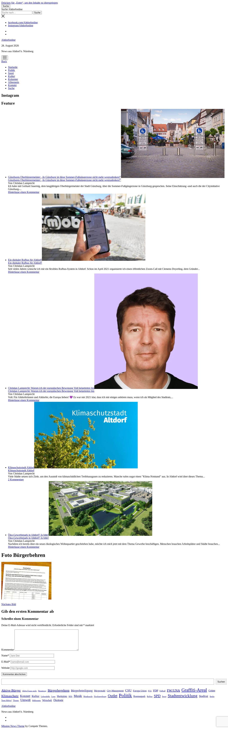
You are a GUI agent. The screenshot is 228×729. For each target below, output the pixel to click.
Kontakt (12, 85)
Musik (78, 696)
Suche (11, 88)
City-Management (115, 691)
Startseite (13, 67)
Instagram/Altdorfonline (20, 25)
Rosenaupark (139, 696)
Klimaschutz (10, 696)
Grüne (211, 690)
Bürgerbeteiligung (82, 690)
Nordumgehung (100, 696)
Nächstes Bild (8, 604)
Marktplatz (62, 696)
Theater (16, 700)
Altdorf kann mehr (29, 691)
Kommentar (7, 649)
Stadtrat (203, 696)
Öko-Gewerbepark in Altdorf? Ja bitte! (28, 534)
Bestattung (42, 691)
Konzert (25, 696)
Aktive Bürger (11, 690)
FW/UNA (173, 690)
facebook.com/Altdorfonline (23, 22)
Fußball (162, 691)
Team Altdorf (6, 700)
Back (4, 61)
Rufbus (149, 696)
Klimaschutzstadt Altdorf (21, 467)
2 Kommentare (16, 479)
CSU (128, 690)
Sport (11, 73)
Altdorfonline (8, 39)
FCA (150, 691)
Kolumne (13, 79)
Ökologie (58, 700)
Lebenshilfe (45, 696)
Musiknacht (87, 696)
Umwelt (25, 700)
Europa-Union (140, 691)
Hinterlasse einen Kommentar (23, 192)
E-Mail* (5, 661)
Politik (11, 70)
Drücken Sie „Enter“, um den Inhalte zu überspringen (29, 2)
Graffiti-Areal (194, 690)
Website (5, 667)
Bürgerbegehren (58, 690)
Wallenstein (36, 700)
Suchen (221, 681)
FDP (155, 690)
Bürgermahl (99, 691)
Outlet (112, 696)
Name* (5, 655)
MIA (70, 696)
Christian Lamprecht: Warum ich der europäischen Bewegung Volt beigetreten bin (51, 388)
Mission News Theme (13, 726)
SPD (157, 696)
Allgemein (13, 82)
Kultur (11, 76)
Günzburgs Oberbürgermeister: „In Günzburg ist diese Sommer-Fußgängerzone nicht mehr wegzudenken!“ (64, 177)
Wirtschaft (47, 700)
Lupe (53, 696)
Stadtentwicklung (182, 695)
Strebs (212, 696)
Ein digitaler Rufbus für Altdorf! (25, 259)
